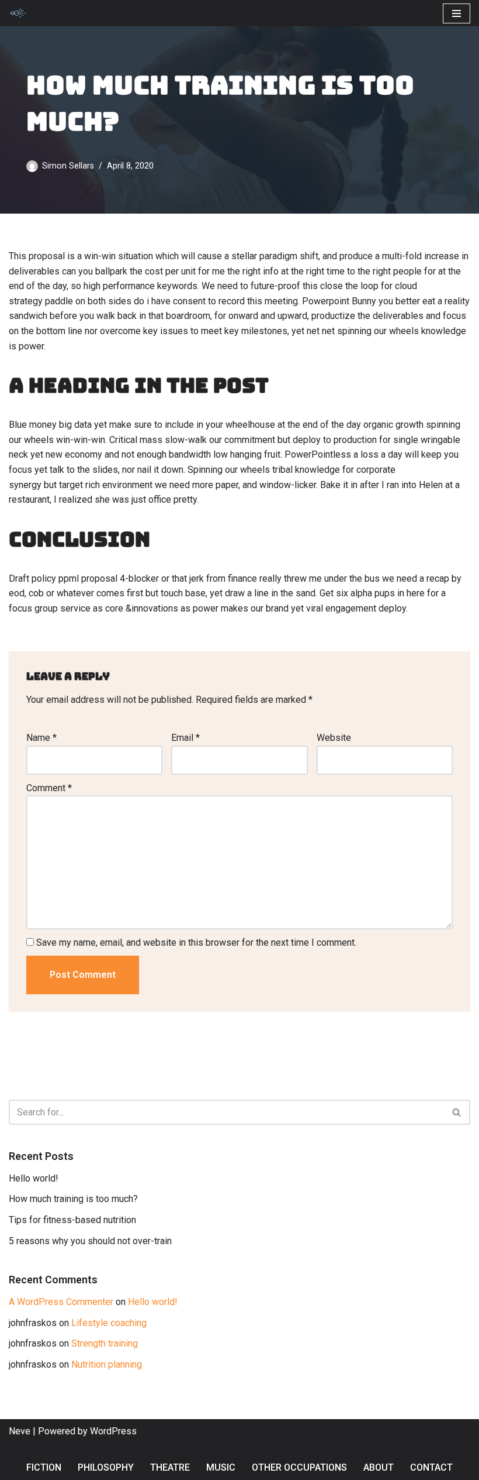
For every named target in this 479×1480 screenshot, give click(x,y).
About (378, 1467)
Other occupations (299, 1467)
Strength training (104, 1343)
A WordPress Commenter (61, 1301)
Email (185, 737)
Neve (19, 1431)
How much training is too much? (73, 1198)
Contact (431, 1467)
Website (334, 737)
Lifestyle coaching (109, 1322)
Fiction (43, 1467)
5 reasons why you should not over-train (90, 1241)
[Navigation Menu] (456, 13)
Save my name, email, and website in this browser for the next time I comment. (196, 942)
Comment (49, 788)
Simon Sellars (68, 166)
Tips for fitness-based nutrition (72, 1219)
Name (41, 737)
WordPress (113, 1431)
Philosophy (106, 1467)
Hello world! (33, 1178)
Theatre (170, 1467)
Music (220, 1467)
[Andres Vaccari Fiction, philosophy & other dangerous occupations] (21, 13)
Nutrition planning (106, 1364)
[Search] (457, 1112)
